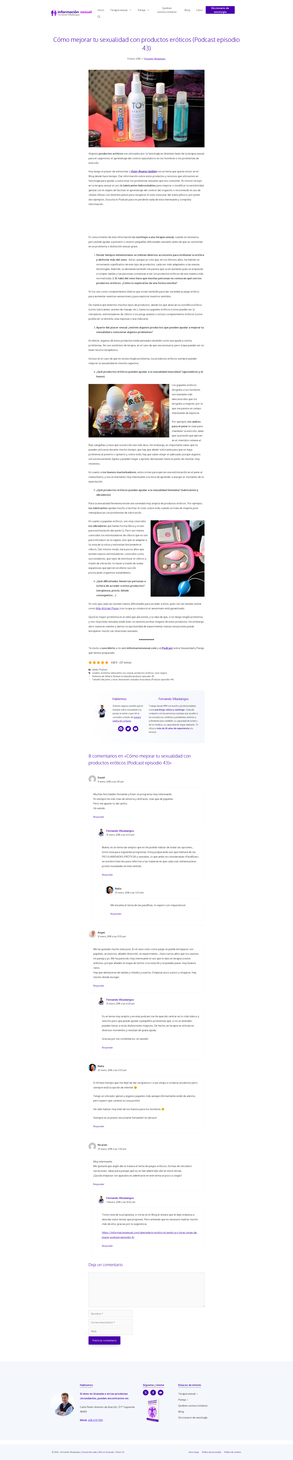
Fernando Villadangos (155, 58)
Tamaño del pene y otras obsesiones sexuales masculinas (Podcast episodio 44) (133, 679)
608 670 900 (95, 1420)
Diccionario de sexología (220, 9)
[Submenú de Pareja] (187, 1399)
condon (96, 672)
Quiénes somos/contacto (167, 9)
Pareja (141, 10)
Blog (187, 10)
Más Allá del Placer (107, 608)
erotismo (105, 672)
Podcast (103, 669)
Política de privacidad (211, 1452)
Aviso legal (194, 1452)
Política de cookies (232, 1452)
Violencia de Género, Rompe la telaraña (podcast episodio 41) (123, 676)
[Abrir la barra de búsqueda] (99, 17)
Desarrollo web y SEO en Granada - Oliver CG (103, 1452)
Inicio (101, 10)
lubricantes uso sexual (122, 672)
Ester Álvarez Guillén (144, 171)
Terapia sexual (119, 10)
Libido (95, 669)
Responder (98, 816)
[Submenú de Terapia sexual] (197, 1394)
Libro (199, 10)
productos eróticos (144, 672)
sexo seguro (161, 672)
